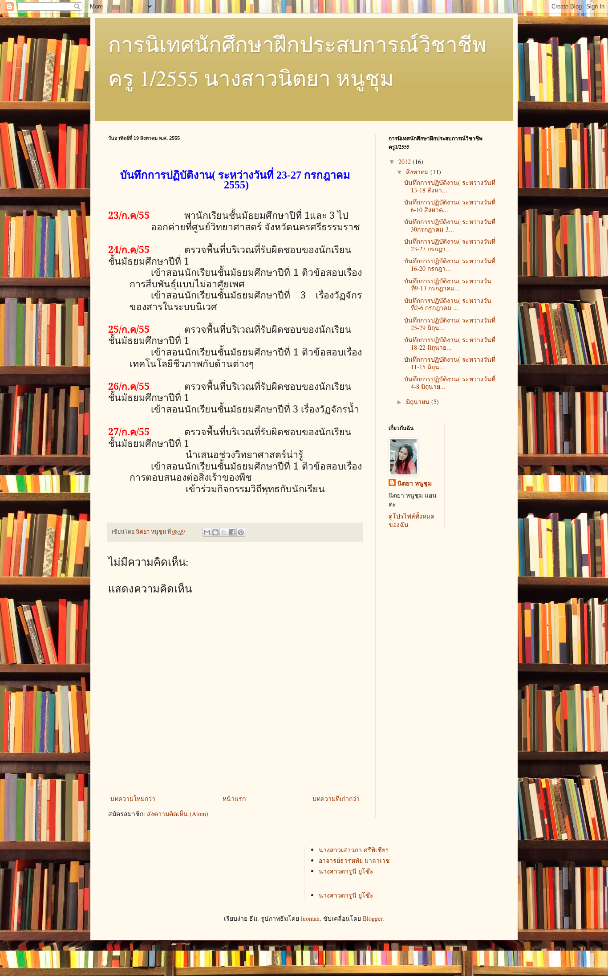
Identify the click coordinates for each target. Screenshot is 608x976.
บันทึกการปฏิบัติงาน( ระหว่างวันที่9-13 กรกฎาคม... (447, 285)
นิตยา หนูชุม (414, 483)
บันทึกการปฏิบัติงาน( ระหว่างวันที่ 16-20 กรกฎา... (449, 265)
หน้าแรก (234, 798)
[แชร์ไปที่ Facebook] (232, 532)
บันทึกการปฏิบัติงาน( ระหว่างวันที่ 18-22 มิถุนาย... (449, 343)
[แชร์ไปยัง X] (223, 532)
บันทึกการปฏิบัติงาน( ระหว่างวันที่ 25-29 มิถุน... (449, 324)
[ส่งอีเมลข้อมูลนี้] (207, 532)
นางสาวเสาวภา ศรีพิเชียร (354, 849)
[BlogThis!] (215, 532)
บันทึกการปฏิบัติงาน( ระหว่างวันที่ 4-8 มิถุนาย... (449, 383)
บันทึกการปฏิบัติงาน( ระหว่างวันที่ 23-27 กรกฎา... (449, 245)
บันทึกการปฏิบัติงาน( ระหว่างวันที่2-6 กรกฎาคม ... (447, 304)
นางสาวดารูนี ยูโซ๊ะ (346, 871)
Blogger (372, 918)
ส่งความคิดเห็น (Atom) (177, 813)
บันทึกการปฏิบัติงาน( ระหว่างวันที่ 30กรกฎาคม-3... (449, 225)
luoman (310, 918)
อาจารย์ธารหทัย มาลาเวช (354, 860)
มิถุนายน (418, 401)
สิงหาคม (418, 171)
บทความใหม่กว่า (132, 798)
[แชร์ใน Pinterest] (240, 532)
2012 (405, 161)
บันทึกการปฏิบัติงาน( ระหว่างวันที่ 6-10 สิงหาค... (449, 206)
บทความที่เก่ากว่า (336, 798)
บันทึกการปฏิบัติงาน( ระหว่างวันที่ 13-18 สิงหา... (449, 186)
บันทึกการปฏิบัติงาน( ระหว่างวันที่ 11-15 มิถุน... (449, 363)
